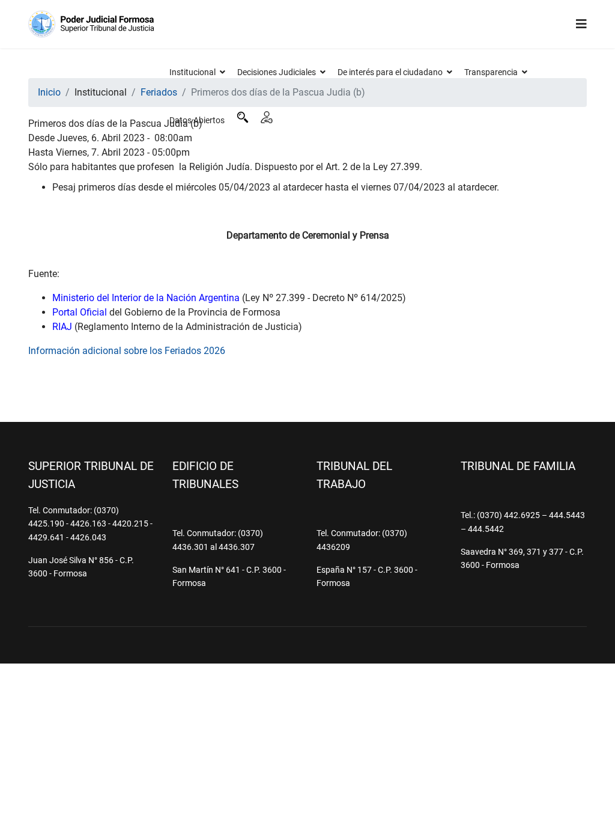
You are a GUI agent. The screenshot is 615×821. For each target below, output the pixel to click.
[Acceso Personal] (267, 117)
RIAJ (62, 326)
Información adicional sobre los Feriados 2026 (126, 350)
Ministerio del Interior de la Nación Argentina (146, 298)
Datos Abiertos (197, 120)
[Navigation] (581, 24)
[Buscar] (243, 117)
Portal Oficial (79, 312)
